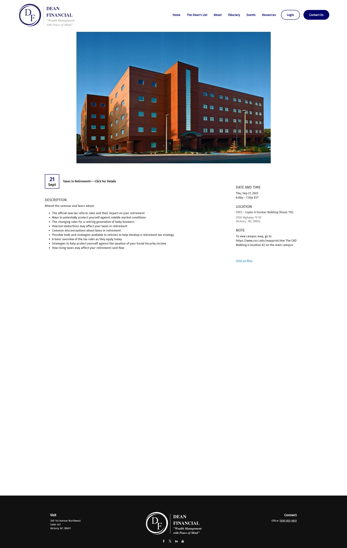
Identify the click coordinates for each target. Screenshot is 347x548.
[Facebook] (163, 541)
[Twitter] (170, 541)
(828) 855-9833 (288, 520)
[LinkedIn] (176, 541)
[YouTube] (182, 541)
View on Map (244, 260)
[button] (176, 15)
